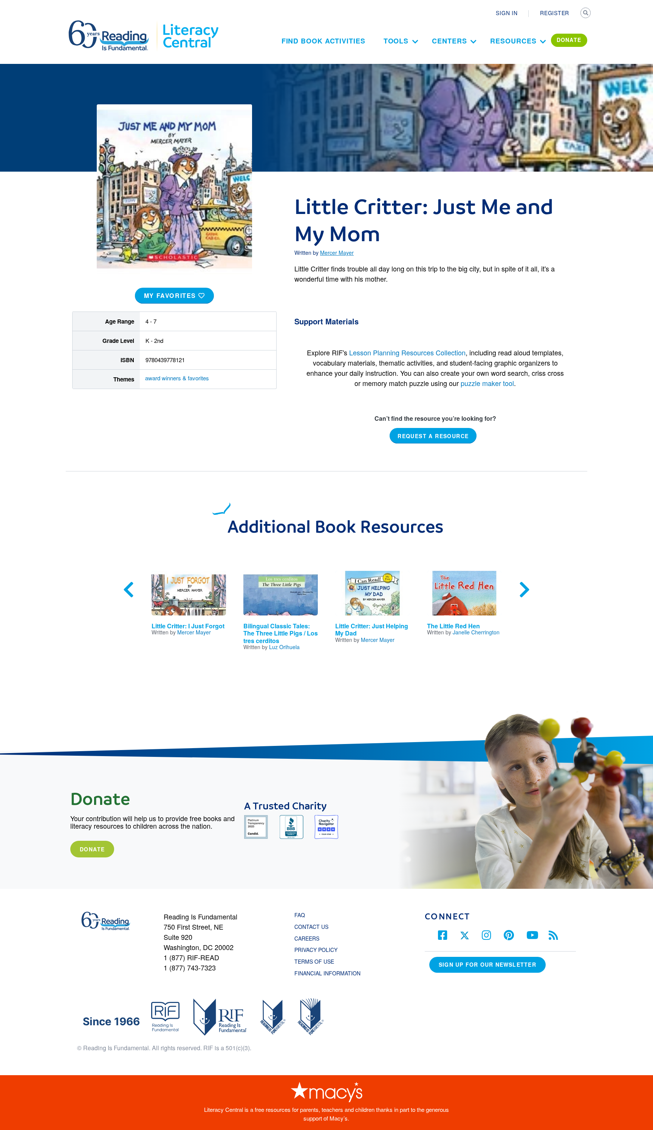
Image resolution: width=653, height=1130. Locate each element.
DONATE (569, 39)
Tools (396, 41)
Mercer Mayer (337, 252)
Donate (92, 849)
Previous (128, 590)
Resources (513, 41)
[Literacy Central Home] (190, 23)
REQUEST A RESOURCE (433, 435)
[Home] (114, 23)
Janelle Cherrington (476, 632)
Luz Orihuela (284, 647)
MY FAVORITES (171, 295)
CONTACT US (313, 926)
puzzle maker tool (487, 383)
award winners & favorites (177, 378)
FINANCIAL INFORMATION (327, 973)
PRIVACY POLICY (315, 949)
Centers (449, 41)
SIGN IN (506, 13)
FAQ (299, 915)
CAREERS (306, 938)
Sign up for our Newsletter (487, 964)
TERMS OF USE (318, 961)
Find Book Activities (323, 41)
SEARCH (586, 13)
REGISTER (554, 13)
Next (524, 590)
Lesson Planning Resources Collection (407, 352)
